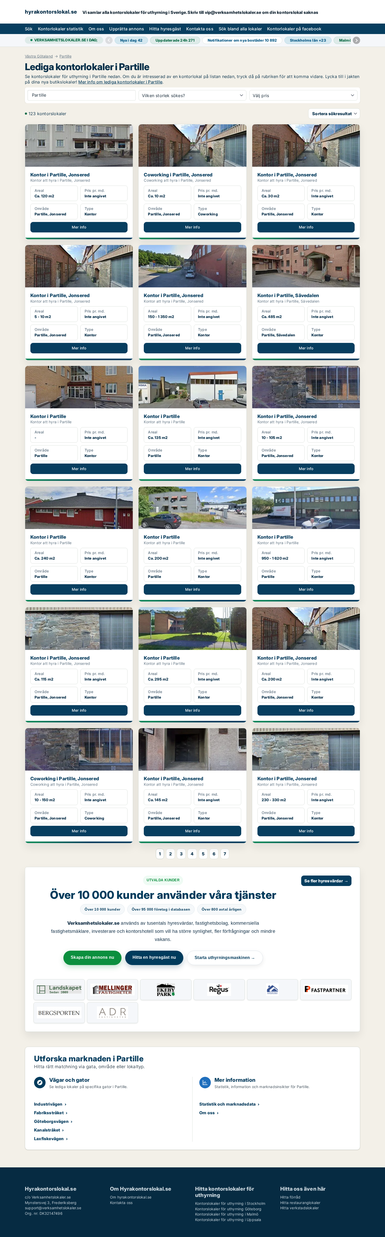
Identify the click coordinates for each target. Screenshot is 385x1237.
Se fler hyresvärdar (326, 880)
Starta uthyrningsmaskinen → (225, 957)
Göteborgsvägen (51, 1121)
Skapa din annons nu (92, 957)
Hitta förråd (290, 1197)
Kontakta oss (199, 28)
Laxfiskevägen (49, 1138)
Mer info (79, 227)
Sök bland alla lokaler (240, 28)
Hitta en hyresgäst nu (154, 957)
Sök (29, 28)
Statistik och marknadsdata (227, 1104)
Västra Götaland (39, 56)
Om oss (96, 28)
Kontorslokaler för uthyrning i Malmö (226, 1214)
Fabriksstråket (49, 1112)
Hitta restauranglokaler (300, 1202)
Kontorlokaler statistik (61, 28)
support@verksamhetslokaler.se (53, 1208)
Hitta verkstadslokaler (299, 1208)
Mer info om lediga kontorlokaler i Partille (120, 82)
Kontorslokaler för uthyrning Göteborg (228, 1209)
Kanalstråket (47, 1130)
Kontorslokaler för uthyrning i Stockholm (230, 1203)
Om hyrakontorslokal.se (130, 1197)
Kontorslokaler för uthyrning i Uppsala (228, 1219)
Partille (65, 56)
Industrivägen (48, 1104)
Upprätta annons (126, 28)
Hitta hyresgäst (165, 28)
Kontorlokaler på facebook (294, 28)
